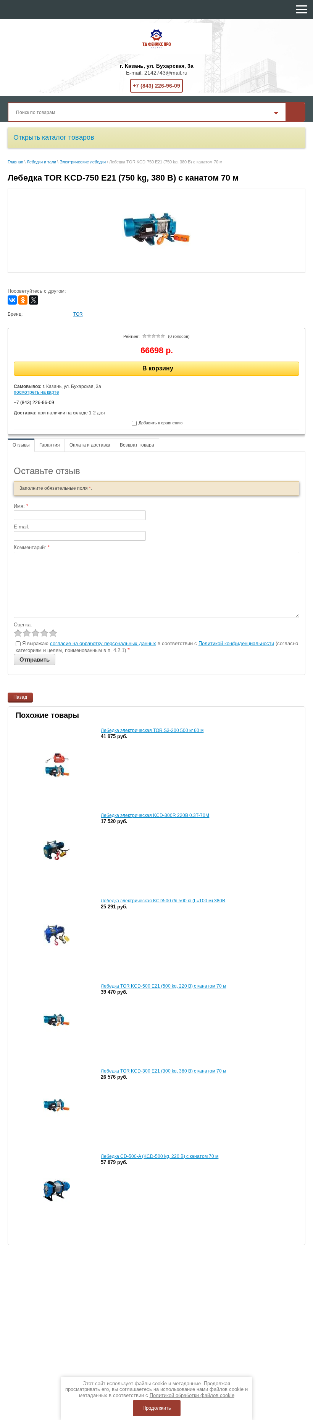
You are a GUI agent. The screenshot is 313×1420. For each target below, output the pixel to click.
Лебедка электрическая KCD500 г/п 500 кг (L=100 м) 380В (163, 900)
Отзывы (21, 445)
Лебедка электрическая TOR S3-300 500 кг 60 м (152, 730)
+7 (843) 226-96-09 (156, 86)
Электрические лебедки (83, 162)
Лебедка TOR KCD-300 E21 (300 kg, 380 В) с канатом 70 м (163, 1071)
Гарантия (49, 445)
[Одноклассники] (22, 300)
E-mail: (21, 527)
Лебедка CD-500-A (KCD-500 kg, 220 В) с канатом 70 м (159, 1156)
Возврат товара (137, 445)
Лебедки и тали (41, 162)
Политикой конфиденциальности (236, 643)
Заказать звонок (269, 10)
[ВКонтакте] (12, 300)
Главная (15, 162)
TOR (78, 314)
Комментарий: (32, 547)
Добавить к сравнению (159, 423)
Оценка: (23, 625)
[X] (33, 300)
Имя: (21, 506)
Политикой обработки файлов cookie (192, 1395)
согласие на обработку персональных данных (103, 643)
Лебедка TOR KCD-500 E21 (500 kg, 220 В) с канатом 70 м (163, 986)
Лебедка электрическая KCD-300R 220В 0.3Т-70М (155, 815)
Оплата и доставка (89, 445)
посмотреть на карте (36, 392)
